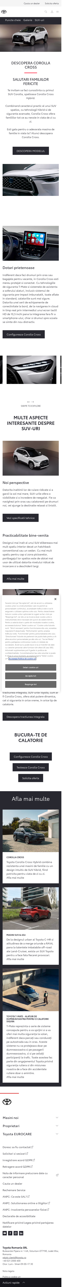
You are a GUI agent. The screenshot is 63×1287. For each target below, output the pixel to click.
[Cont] (52, 12)
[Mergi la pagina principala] (3, 11)
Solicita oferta (52, 3)
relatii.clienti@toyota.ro (14, 1257)
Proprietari (11, 1126)
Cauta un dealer (32, 3)
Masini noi (10, 1117)
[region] (31, 643)
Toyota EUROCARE (17, 1134)
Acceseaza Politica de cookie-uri (22, 658)
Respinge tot (31, 684)
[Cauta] (46, 12)
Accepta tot (30, 675)
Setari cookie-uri (30, 667)
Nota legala (8, 1270)
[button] (31, 370)
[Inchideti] (55, 599)
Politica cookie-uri (12, 1276)
